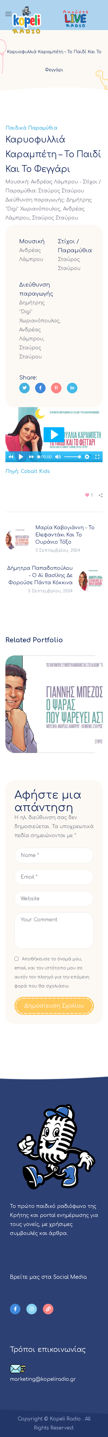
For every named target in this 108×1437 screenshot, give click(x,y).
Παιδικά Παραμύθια (31, 128)
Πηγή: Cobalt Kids (27, 471)
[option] (54, 709)
